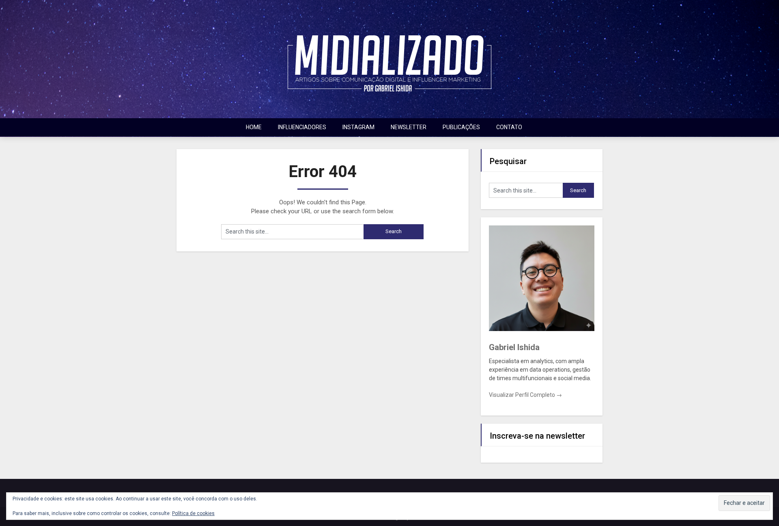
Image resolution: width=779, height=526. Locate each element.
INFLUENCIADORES (302, 127)
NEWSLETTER (408, 127)
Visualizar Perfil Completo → (525, 395)
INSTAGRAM (358, 127)
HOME (254, 127)
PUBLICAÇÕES (461, 127)
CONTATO (509, 127)
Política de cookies (193, 513)
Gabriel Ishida (514, 347)
